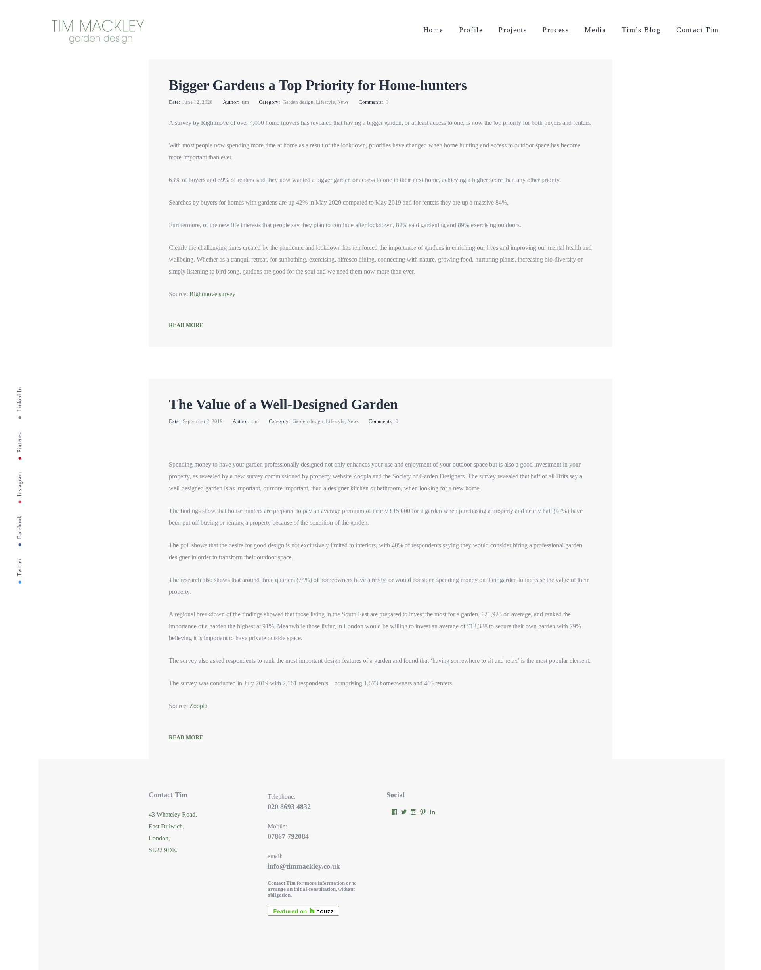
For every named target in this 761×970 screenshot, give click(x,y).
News (343, 102)
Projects (513, 30)
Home (433, 30)
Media (595, 30)
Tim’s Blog (641, 30)
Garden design (298, 102)
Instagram (20, 483)
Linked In (20, 399)
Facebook (20, 527)
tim (245, 102)
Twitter (20, 567)
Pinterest (20, 441)
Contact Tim (697, 30)
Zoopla (198, 705)
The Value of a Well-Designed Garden (283, 404)
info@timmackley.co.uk (304, 866)
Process (556, 30)
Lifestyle (325, 102)
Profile (471, 30)
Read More (186, 325)
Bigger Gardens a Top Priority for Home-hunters (318, 85)
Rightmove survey (212, 294)
